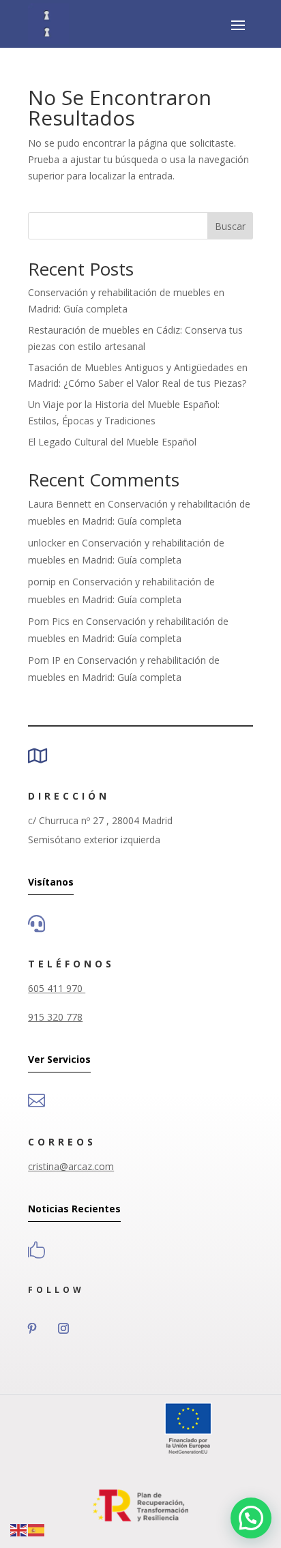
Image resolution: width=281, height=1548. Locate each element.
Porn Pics (49, 621)
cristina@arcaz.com (71, 1166)
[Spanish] (37, 1529)
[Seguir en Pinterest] (32, 1328)
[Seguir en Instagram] (63, 1328)
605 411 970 (56, 988)
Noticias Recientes (74, 1208)
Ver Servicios (59, 1059)
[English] (19, 1529)
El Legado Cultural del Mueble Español (112, 441)
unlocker (46, 542)
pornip (42, 581)
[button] (251, 1518)
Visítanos (51, 881)
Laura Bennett (59, 503)
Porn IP (44, 660)
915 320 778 (55, 1016)
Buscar (230, 226)
